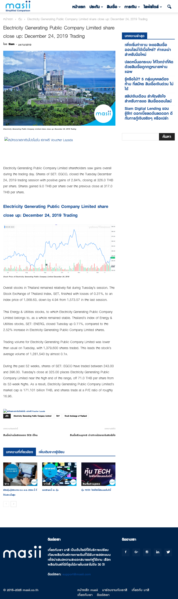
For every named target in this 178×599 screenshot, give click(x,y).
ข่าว (7, 483)
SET (58, 415)
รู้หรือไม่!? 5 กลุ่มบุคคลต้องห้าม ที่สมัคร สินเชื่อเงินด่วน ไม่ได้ (149, 84)
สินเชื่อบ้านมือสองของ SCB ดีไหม (20, 435)
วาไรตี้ (47, 483)
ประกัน (94, 6)
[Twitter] (168, 552)
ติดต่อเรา (103, 595)
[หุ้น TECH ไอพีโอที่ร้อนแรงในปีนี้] (98, 474)
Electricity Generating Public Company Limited (32, 415)
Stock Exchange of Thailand (76, 415)
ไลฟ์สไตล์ (151, 6)
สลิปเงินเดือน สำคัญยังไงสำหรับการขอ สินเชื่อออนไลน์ (148, 99)
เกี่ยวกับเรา (84, 595)
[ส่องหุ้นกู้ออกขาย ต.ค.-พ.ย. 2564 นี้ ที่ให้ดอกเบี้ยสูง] (20, 474)
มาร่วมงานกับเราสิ (114, 590)
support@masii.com (76, 574)
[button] (169, 7)
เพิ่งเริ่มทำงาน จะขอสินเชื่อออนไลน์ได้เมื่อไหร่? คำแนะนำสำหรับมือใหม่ (148, 49)
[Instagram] (147, 552)
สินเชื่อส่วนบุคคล (91, 483)
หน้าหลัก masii (87, 590)
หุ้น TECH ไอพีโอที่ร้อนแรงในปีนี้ (96, 490)
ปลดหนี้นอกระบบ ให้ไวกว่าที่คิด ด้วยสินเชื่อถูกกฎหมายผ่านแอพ (149, 67)
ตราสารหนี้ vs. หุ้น (50, 490)
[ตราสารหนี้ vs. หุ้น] (59, 474)
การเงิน (130, 6)
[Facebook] (125, 552)
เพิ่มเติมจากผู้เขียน (51, 452)
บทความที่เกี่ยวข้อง (19, 452)
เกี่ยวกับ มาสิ (140, 590)
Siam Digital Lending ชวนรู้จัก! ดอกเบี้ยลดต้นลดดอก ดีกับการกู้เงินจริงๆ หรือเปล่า (149, 113)
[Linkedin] (157, 552)
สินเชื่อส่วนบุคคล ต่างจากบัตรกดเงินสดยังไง (92, 435)
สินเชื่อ (112, 6)
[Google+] (136, 552)
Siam (11, 44)
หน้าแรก (78, 6)
